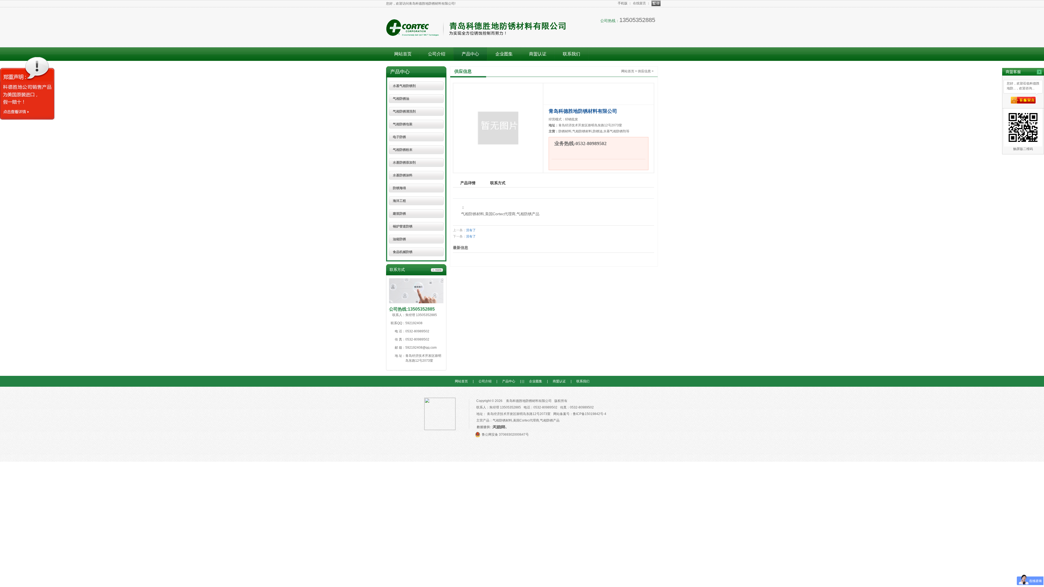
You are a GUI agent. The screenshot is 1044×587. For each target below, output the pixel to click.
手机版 (622, 3)
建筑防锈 (399, 214)
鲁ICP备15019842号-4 (589, 414)
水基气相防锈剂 (404, 86)
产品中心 (470, 54)
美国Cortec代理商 (500, 214)
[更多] (437, 270)
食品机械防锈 (402, 252)
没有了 (471, 230)
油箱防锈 (399, 239)
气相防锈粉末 (402, 150)
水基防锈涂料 (402, 175)
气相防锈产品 (528, 214)
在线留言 (639, 3)
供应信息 (644, 71)
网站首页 (403, 54)
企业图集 (504, 54)
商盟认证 (537, 54)
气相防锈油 (401, 99)
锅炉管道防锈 (402, 226)
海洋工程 (399, 201)
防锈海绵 (399, 188)
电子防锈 (399, 137)
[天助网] (493, 427)
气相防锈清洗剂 (404, 111)
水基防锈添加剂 (404, 162)
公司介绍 (436, 54)
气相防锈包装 (402, 124)
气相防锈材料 (472, 214)
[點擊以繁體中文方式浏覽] (656, 3)
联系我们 (571, 54)
